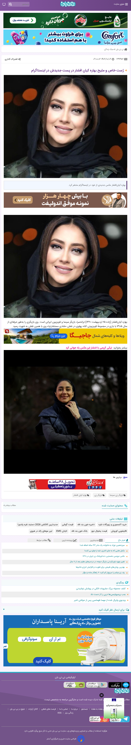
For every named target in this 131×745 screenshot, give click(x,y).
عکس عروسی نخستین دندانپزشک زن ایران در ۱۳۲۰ (104, 556)
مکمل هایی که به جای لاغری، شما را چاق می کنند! (104, 550)
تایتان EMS (61, 531)
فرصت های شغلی (48, 709)
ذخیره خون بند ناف (85, 525)
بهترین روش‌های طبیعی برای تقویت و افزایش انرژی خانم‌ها (100, 567)
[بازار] (74, 685)
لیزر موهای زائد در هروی (41, 531)
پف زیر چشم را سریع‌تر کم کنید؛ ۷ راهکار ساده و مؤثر (104, 572)
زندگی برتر (69, 713)
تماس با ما (63, 709)
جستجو (84, 709)
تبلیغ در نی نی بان (17, 709)
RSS (59, 713)
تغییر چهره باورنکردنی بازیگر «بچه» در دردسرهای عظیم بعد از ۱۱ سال (97, 561)
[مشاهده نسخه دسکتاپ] (4, 5)
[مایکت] (119, 685)
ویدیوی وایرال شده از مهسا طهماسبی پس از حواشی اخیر (100, 600)
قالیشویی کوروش (119, 531)
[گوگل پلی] (96, 685)
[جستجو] (10, 4)
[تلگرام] (119, 722)
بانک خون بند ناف (79, 531)
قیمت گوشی (67, 525)
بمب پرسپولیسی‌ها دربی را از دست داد (108, 594)
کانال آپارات (33, 709)
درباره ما (74, 709)
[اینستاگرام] (99, 722)
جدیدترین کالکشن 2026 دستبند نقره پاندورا (38, 525)
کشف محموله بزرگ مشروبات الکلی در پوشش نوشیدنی (101, 589)
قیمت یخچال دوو (99, 531)
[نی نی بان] (68, 4)
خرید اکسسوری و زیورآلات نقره (113, 525)
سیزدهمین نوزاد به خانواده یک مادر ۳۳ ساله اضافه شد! (102, 545)
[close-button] (101, 695)
